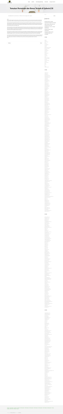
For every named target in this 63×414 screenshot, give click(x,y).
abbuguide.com (46, 102)
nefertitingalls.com (47, 84)
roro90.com (46, 320)
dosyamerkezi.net (47, 235)
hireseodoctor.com (47, 126)
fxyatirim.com (46, 101)
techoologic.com (47, 179)
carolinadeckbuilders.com (48, 240)
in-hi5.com (46, 322)
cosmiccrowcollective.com (48, 332)
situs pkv (46, 46)
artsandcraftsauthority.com (48, 210)
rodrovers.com (46, 116)
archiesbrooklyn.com (47, 264)
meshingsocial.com (47, 360)
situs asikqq (46, 55)
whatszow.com (46, 105)
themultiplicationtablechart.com (48, 303)
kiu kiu (45, 42)
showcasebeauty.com (47, 237)
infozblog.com (46, 266)
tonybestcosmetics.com (47, 197)
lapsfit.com (46, 127)
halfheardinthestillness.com (48, 278)
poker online (11, 408)
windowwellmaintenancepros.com (49, 401)
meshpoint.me (46, 335)
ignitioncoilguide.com (47, 207)
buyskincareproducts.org (48, 300)
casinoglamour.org (47, 304)
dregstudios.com (47, 254)
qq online (46, 45)
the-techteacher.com (47, 191)
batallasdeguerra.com (47, 253)
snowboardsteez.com (47, 354)
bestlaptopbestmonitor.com (48, 272)
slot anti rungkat (45, 407)
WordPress (20, 412)
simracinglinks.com (47, 234)
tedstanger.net (46, 155)
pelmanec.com (46, 315)
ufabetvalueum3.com (47, 137)
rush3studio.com (47, 319)
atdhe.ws (46, 276)
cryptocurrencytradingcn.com (48, 384)
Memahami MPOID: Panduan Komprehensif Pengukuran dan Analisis (50, 22)
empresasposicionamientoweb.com (49, 196)
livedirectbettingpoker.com (48, 367)
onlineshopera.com (47, 92)
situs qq (45, 52)
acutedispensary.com (47, 382)
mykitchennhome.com (47, 286)
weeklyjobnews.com (47, 388)
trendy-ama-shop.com (47, 168)
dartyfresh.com (46, 93)
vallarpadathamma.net (47, 341)
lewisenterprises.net (47, 94)
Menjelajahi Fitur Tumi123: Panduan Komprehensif (50, 27)
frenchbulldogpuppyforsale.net (48, 301)
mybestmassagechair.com (48, 279)
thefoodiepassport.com (47, 288)
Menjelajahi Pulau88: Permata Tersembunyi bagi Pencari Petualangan (49, 33)
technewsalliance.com (47, 153)
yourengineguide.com (47, 185)
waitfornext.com (47, 159)
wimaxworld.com (47, 260)
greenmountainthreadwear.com (48, 381)
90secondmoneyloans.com (48, 114)
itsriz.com (46, 328)
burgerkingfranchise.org (47, 340)
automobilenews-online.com (48, 192)
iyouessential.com (47, 98)
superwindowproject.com (48, 289)
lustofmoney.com (47, 397)
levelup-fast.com (47, 128)
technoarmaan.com (47, 195)
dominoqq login (22, 407)
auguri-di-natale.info (47, 223)
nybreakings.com (47, 186)
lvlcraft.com (46, 113)
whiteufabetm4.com (47, 144)
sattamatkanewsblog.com (48, 383)
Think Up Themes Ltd (12, 412)
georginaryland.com (47, 273)
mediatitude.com (47, 232)
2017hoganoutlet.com (47, 314)
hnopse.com (46, 395)
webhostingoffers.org (47, 104)
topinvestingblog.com (47, 241)
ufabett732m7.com (47, 169)
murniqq (53, 407)
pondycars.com (46, 177)
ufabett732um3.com (47, 156)
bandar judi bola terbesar (48, 47)
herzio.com (46, 321)
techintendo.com (47, 107)
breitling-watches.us (47, 226)
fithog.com (46, 271)
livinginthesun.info (47, 327)
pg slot (45, 64)
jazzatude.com (46, 245)
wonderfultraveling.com (47, 258)
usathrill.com (46, 182)
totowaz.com (46, 385)
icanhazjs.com (46, 291)
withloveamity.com (47, 99)
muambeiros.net (47, 265)
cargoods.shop (46, 329)
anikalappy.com (46, 145)
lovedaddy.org (46, 369)
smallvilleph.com (47, 251)
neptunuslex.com (47, 222)
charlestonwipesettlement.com (48, 386)
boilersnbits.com (47, 348)
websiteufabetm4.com (47, 143)
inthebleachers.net (47, 298)
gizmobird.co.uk (47, 219)
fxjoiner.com (46, 199)
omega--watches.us (47, 225)
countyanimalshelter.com (48, 389)
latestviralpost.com (47, 349)
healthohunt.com (47, 150)
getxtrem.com (46, 358)
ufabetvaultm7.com (47, 138)
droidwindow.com (47, 171)
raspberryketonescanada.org (48, 180)
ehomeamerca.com (47, 106)
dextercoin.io (46, 305)
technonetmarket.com (47, 154)
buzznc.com (46, 198)
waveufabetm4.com (47, 141)
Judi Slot (28, 15)
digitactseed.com (47, 112)
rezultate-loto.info (47, 132)
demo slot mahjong (47, 48)
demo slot (46, 59)
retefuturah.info (46, 151)
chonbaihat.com (47, 267)
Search (45, 14)
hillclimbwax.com (47, 394)
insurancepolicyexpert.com (48, 238)
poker (45, 56)
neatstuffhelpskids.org (47, 255)
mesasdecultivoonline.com (48, 347)
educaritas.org (46, 87)
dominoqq (46, 43)
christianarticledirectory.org (48, 306)
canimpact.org (46, 292)
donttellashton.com (47, 318)
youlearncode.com (47, 100)
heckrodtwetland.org (47, 277)
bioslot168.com (46, 209)
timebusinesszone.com (47, 398)
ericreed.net (46, 280)
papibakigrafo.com (47, 290)
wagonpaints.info (47, 158)
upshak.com (46, 374)
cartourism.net (46, 294)
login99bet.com (46, 74)
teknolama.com (46, 343)
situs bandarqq (46, 44)
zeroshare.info (46, 247)
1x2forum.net (46, 73)
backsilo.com (46, 375)
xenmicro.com (46, 91)
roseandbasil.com (47, 274)
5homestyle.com (47, 307)
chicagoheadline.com (47, 77)
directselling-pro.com (47, 204)
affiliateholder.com (47, 402)
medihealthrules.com (47, 181)
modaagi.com (46, 250)
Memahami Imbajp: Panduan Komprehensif (49, 30)
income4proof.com (47, 86)
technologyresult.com (47, 103)
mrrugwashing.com (47, 371)
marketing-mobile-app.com (48, 362)
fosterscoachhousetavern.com (48, 346)
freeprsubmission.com (47, 172)
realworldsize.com (47, 342)
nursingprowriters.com (47, 380)
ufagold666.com (47, 173)
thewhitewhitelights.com (47, 275)
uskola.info (46, 157)
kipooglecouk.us (47, 285)
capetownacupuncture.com (48, 330)
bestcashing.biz (46, 262)
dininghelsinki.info (47, 146)
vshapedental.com (47, 183)
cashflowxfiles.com (47, 356)
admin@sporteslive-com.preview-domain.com (14, 15)
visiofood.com (46, 170)
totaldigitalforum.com (47, 194)
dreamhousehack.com (47, 190)
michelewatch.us (47, 224)
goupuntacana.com (47, 80)
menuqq (8, 407)
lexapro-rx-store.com (47, 299)
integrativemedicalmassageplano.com (49, 370)
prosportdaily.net (47, 165)
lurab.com (46, 206)
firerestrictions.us (47, 263)
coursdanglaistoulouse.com (48, 221)
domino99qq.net (47, 316)
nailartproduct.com (47, 111)
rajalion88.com (46, 79)
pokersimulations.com (47, 130)
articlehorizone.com (47, 120)
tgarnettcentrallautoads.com (48, 227)
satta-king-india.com (47, 118)
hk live (45, 63)
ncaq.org (46, 90)
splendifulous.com (47, 133)
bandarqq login (49, 407)
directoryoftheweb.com (47, 317)
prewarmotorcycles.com (48, 233)
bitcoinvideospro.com (47, 331)
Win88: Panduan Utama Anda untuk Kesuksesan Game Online (50, 25)
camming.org (46, 78)
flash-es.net (46, 373)
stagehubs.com (46, 72)
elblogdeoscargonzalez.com (48, 268)
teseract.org (46, 167)
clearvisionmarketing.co (47, 160)
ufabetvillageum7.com (47, 139)
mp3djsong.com (47, 220)
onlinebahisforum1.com (47, 76)
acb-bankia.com (46, 372)
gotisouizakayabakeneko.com (48, 334)
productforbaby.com (47, 344)
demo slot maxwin (47, 60)
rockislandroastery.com (47, 203)
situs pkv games (46, 50)
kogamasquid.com (47, 302)
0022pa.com (46, 246)
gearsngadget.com (47, 125)
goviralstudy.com (47, 293)
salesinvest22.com (47, 166)
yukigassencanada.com (47, 119)
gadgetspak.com (47, 124)
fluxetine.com (46, 281)
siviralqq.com (46, 376)
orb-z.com (46, 345)
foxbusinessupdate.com (47, 368)
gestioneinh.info (46, 164)
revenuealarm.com (47, 205)
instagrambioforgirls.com (48, 355)
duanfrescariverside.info (48, 147)
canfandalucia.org (47, 184)
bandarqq (15, 407)
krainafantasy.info (47, 323)
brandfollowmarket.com (47, 387)
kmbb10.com (46, 357)
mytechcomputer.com (47, 208)
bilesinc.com (46, 248)
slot (31, 15)
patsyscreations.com (47, 85)
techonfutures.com (47, 178)
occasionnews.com (47, 396)
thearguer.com (46, 361)
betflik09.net (46, 89)
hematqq (8, 408)
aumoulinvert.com (47, 287)
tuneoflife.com (46, 400)
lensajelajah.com (47, 88)
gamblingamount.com (47, 393)
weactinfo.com (46, 359)
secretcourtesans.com (47, 75)
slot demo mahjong (47, 58)
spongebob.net (46, 336)
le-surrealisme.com (47, 236)
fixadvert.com (46, 228)
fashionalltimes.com (47, 193)
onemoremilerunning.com (48, 353)
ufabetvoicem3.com (47, 140)
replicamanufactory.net (47, 131)
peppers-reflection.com (47, 399)
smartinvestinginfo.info (47, 152)
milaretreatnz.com (47, 249)
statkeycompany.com (47, 239)
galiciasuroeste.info (47, 252)
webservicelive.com (47, 211)
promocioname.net (47, 259)
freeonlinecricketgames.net (48, 261)
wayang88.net (46, 142)
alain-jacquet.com (47, 333)
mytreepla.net (46, 129)
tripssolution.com (47, 117)
